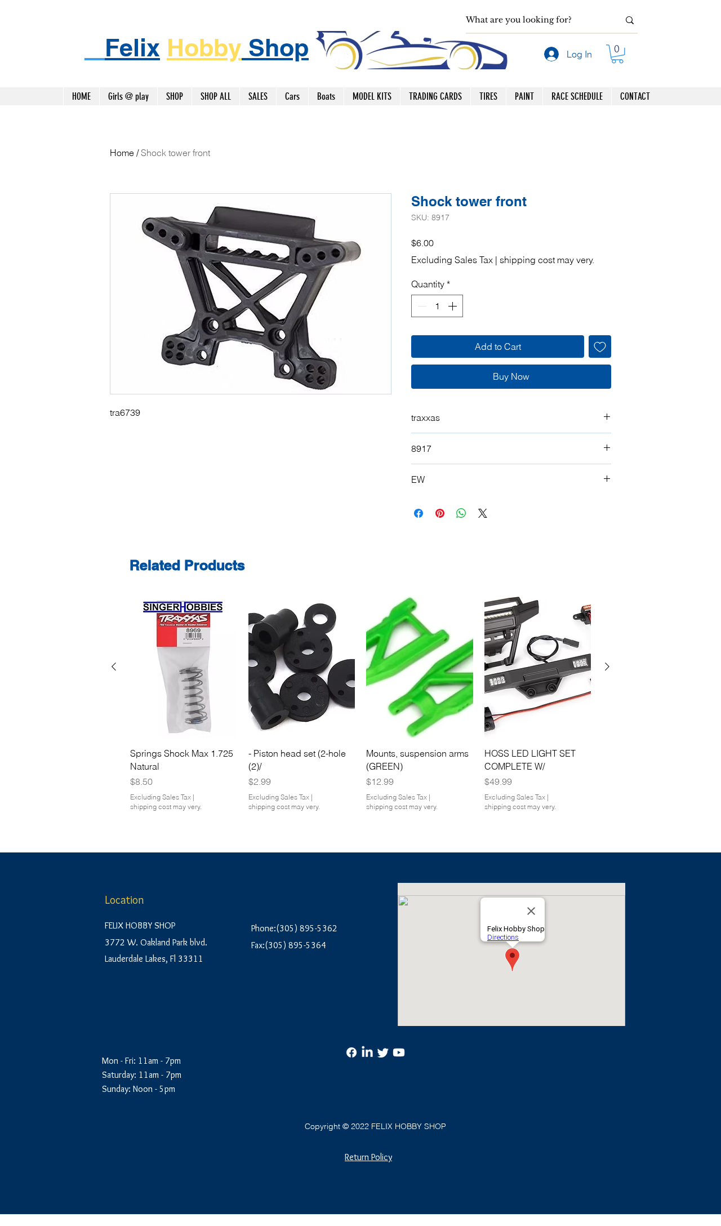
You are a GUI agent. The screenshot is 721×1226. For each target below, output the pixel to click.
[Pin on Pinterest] (440, 513)
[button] (617, 54)
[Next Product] (607, 666)
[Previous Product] (114, 666)
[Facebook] (351, 1052)
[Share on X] (482, 513)
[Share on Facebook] (418, 513)
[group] (360, 704)
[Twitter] (383, 1052)
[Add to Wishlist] (600, 346)
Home (122, 152)
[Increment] (453, 306)
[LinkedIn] (367, 1052)
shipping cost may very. (547, 259)
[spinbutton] (437, 306)
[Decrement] (421, 306)
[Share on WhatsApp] (461, 513)
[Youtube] (399, 1052)
